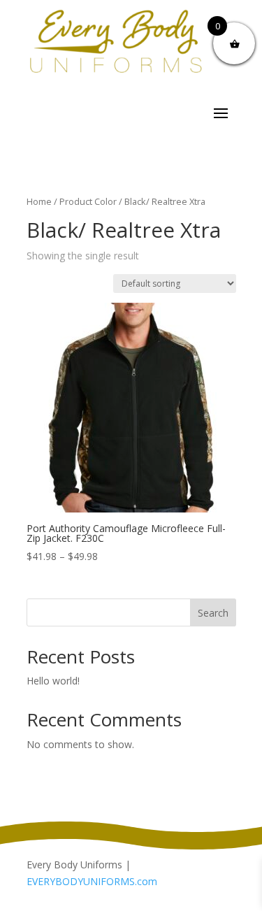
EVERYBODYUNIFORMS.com (92, 881)
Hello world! (53, 680)
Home (39, 201)
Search (213, 612)
